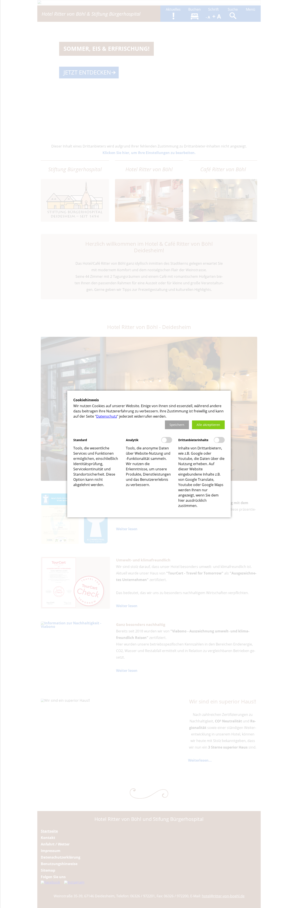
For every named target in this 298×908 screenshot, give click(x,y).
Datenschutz (106, 416)
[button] (177, 424)
